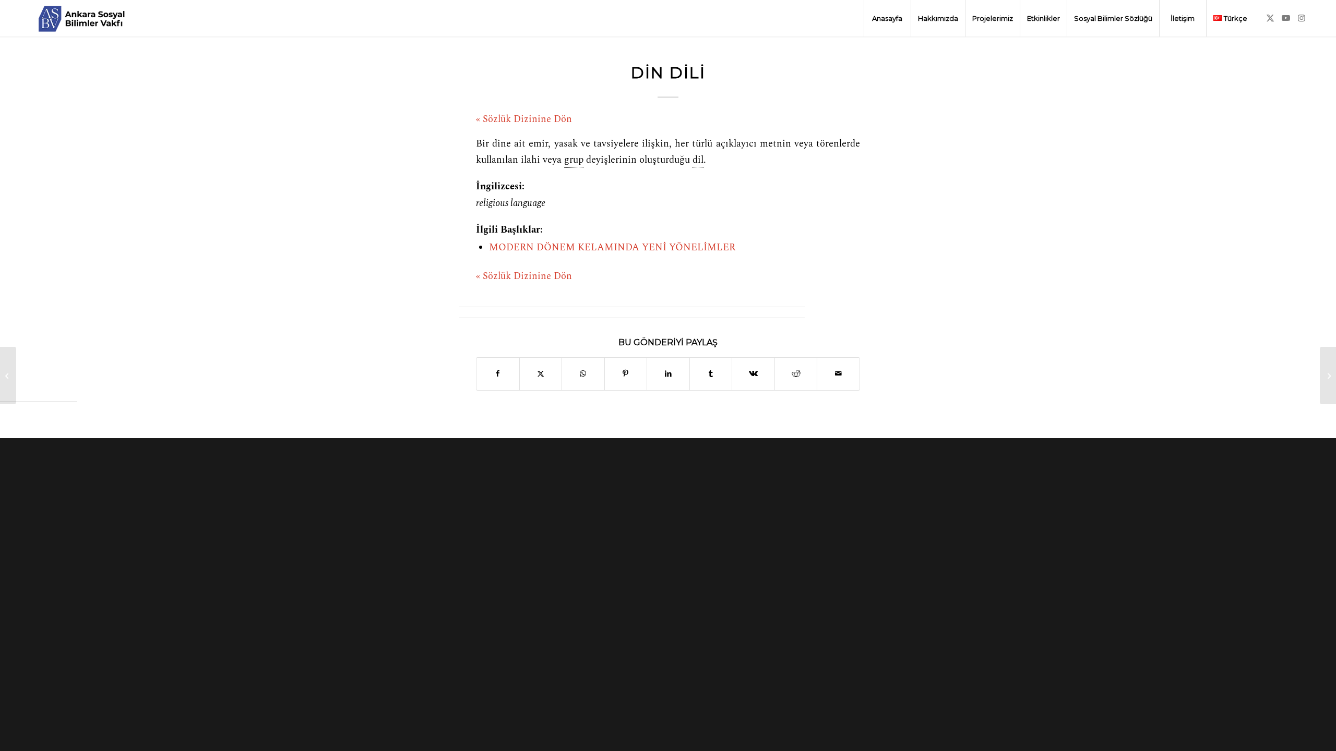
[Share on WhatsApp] (583, 374)
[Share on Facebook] (497, 374)
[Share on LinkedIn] (668, 374)
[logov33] (81, 18)
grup (573, 160)
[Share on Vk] (753, 374)
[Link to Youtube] (1286, 18)
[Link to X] (1270, 18)
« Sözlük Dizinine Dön (524, 119)
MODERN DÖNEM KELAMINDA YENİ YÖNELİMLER (612, 247)
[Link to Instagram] (1301, 18)
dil (698, 160)
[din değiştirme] (8, 375)
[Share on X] (541, 374)
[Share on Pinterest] (626, 374)
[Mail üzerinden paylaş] (838, 374)
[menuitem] (887, 18)
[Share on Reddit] (796, 374)
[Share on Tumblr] (711, 374)
